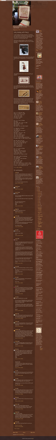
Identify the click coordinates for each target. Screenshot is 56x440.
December (39, 191)
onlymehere (17, 329)
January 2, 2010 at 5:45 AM (19, 326)
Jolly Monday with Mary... (40, 209)
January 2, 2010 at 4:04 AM (19, 318)
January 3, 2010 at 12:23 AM (19, 401)
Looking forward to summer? (40, 157)
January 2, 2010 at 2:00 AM (19, 310)
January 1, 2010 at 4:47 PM (19, 293)
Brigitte (16, 313)
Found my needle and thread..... (40, 136)
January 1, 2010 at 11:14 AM (19, 183)
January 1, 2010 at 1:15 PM (18, 263)
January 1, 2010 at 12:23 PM (19, 226)
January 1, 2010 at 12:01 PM (19, 205)
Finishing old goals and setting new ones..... (40, 114)
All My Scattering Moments (20, 5)
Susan (16, 296)
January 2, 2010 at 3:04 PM (19, 367)
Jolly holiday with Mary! (40, 226)
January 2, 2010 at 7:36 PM (19, 394)
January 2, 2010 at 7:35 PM (19, 385)
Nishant (16, 421)
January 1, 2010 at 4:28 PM (19, 282)
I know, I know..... (40, 177)
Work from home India (18, 425)
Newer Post (15, 432)
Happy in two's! (40, 214)
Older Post (33, 432)
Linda (16, 378)
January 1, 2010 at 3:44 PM (19, 274)
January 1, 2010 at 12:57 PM (19, 235)
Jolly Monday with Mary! (40, 219)
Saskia (16, 349)
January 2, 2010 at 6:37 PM (19, 375)
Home (24, 432)
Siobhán (16, 321)
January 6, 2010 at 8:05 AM (19, 426)
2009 (38, 229)
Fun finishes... (40, 210)
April (39, 202)
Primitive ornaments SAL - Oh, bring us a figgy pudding (39, 103)
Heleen (16, 397)
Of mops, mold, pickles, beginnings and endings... (41, 167)
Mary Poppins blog (25, 73)
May (38, 201)
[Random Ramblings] (39, 57)
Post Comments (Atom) (20, 434)
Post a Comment (17, 428)
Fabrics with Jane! (39, 213)
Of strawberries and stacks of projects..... (41, 146)
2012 (38, 187)
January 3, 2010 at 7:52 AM (19, 418)
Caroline (16, 215)
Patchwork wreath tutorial (40, 91)
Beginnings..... (39, 221)
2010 (38, 190)
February (39, 205)
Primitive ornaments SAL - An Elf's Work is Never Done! (39, 125)
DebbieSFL (16, 186)
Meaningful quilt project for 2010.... (40, 223)
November (39, 193)
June (39, 199)
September (39, 194)
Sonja (16, 388)
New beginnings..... (38, 82)
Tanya (16, 229)
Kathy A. (16, 404)
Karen (16, 277)
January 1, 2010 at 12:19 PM (19, 212)
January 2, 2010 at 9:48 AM (19, 358)
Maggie (16, 209)
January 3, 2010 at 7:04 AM (19, 408)
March (39, 204)
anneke (16, 172)
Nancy (16, 286)
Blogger (33, 438)
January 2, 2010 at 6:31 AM (19, 338)
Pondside (16, 412)
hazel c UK (16, 192)
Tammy (16, 266)
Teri (15, 370)
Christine (16, 341)
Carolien (16, 238)
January (39, 207)
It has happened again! (40, 217)
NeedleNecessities (41, 349)
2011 (37, 189)
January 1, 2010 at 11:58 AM (19, 189)
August (39, 196)
